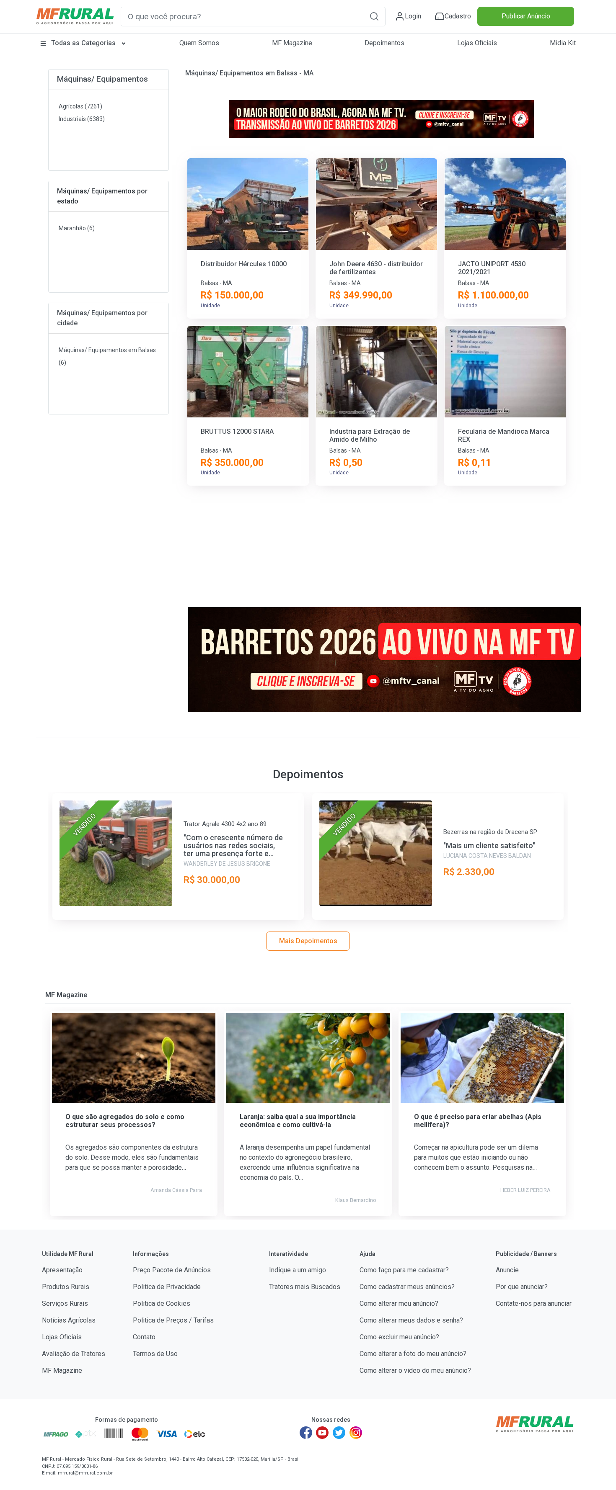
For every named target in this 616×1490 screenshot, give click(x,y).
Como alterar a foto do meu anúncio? (413, 1354)
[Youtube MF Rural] (322, 1432)
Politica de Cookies (161, 1303)
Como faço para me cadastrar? (404, 1270)
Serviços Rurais (65, 1303)
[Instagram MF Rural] (355, 1432)
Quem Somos (199, 43)
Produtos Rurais (65, 1287)
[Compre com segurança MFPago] (56, 1434)
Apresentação (62, 1270)
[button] (374, 16)
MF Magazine (292, 43)
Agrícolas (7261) (80, 106)
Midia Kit (563, 43)
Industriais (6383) (82, 119)
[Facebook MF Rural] (306, 1432)
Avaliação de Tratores (73, 1354)
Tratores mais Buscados (304, 1287)
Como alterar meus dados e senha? (411, 1320)
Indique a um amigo (297, 1270)
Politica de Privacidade (167, 1287)
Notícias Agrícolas (69, 1320)
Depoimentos (384, 43)
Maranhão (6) (77, 228)
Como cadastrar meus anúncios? (407, 1287)
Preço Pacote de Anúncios (172, 1270)
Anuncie (507, 1270)
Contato (144, 1337)
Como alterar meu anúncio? (399, 1303)
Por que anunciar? (522, 1287)
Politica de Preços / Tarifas (173, 1320)
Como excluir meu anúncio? (399, 1337)
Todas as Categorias (83, 43)
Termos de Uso (155, 1354)
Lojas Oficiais (477, 43)
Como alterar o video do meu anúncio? (415, 1370)
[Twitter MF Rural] (339, 1432)
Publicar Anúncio (526, 16)
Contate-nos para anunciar (534, 1303)
